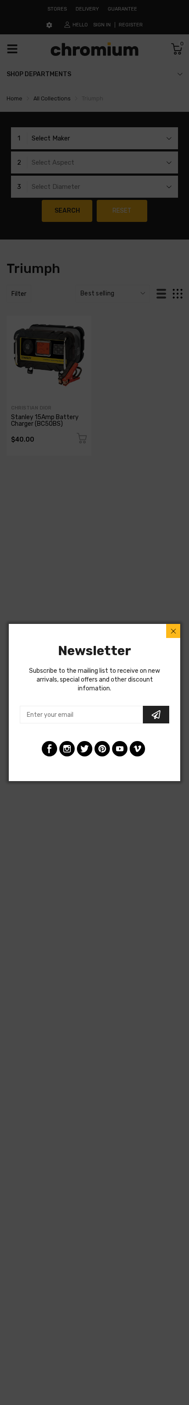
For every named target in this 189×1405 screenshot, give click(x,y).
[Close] (173, 631)
